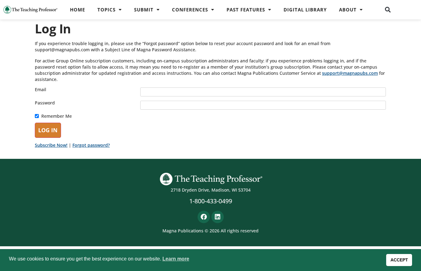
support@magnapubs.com (350, 73)
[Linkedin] (217, 217)
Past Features (246, 9)
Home (77, 9)
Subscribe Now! (51, 145)
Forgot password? (91, 145)
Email (40, 89)
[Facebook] (204, 217)
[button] (387, 9)
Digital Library (305, 9)
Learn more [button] (175, 258)
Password (45, 103)
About (348, 9)
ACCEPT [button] (399, 259)
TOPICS (106, 9)
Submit (143, 9)
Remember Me (56, 116)
